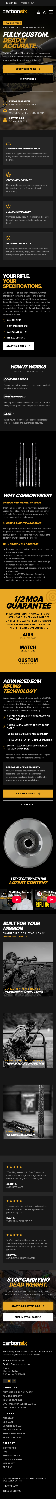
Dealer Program (12, 1426)
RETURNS (7, 1467)
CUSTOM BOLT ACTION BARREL (18, 1392)
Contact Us (9, 1448)
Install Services (12, 1429)
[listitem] (28, 975)
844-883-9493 (17, 1360)
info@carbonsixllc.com (20, 1364)
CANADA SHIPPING (12, 1459)
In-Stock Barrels (13, 1400)
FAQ (5, 1452)
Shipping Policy (11, 1455)
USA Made (8, 1422)
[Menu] (51, 12)
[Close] (5, 1381)
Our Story (8, 1418)
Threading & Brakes (14, 1433)
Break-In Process (13, 1437)
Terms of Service (12, 1491)
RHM (20, 1481)
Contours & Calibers (14, 1407)
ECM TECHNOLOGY (12, 1396)
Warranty (9, 1463)
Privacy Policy (10, 1486)
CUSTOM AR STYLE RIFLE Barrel (19, 1404)
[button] (44, 12)
